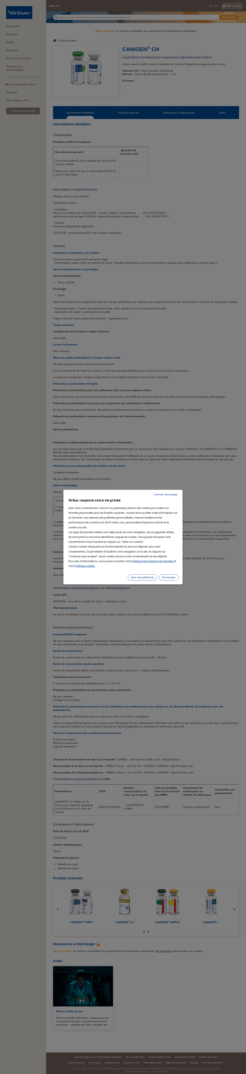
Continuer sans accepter (166, 494)
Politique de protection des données (152, 561)
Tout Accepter (169, 577)
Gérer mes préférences (142, 577)
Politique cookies (85, 566)
